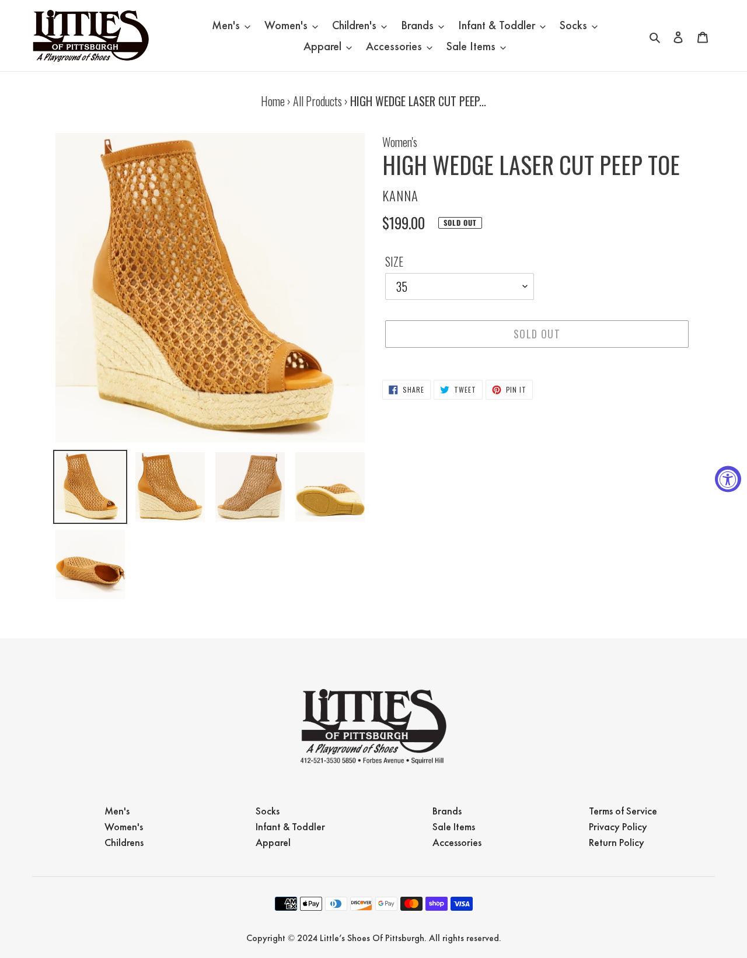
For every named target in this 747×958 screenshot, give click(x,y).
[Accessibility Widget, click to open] (728, 479)
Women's (399, 142)
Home (273, 101)
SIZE (394, 261)
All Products (317, 101)
